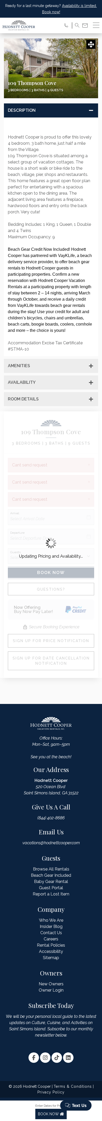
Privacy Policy (51, 1092)
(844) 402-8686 (51, 817)
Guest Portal (51, 887)
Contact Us (51, 932)
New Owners (51, 983)
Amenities (19, 365)
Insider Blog (51, 926)
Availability (22, 382)
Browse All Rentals (51, 869)
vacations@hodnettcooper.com (51, 842)
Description (22, 110)
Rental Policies (51, 945)
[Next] (95, 68)
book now (49, 1114)
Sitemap (51, 957)
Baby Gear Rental (51, 881)
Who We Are (51, 920)
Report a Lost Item (51, 894)
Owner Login (51, 990)
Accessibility (51, 951)
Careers (51, 939)
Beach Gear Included (51, 875)
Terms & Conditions (73, 1086)
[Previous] (7, 68)
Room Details (23, 399)
